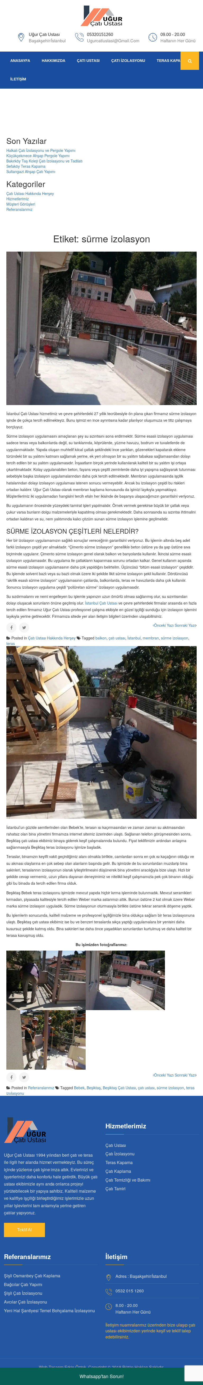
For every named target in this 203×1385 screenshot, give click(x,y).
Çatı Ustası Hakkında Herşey (30, 193)
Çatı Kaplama (118, 1171)
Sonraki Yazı (185, 625)
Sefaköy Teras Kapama (25, 166)
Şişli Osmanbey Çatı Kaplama (32, 1276)
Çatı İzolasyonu (128, 60)
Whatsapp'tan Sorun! (102, 1376)
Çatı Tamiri (115, 1189)
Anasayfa (20, 60)
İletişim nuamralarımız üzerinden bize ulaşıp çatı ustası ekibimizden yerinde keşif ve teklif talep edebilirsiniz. (150, 1331)
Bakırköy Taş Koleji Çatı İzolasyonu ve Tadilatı (44, 161)
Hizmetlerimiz (17, 198)
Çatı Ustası (88, 60)
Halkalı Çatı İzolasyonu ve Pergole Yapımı (40, 150)
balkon (101, 638)
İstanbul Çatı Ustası (101, 603)
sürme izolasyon (174, 638)
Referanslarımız (19, 209)
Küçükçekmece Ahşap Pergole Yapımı (38, 155)
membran (151, 638)
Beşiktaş (94, 1087)
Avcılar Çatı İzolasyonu (25, 1302)
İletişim (18, 79)
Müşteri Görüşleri (20, 204)
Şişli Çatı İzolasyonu (23, 1293)
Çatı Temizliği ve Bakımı (127, 1180)
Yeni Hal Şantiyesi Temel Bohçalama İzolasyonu (49, 1310)
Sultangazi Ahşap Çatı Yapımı (30, 171)
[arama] (189, 60)
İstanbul (134, 638)
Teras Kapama (171, 60)
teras (10, 643)
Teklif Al (24, 1230)
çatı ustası (117, 638)
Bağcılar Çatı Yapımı (23, 1284)
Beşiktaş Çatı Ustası (119, 1087)
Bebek (79, 1087)
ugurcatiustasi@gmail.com (113, 41)
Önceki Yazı (164, 625)
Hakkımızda (53, 60)
